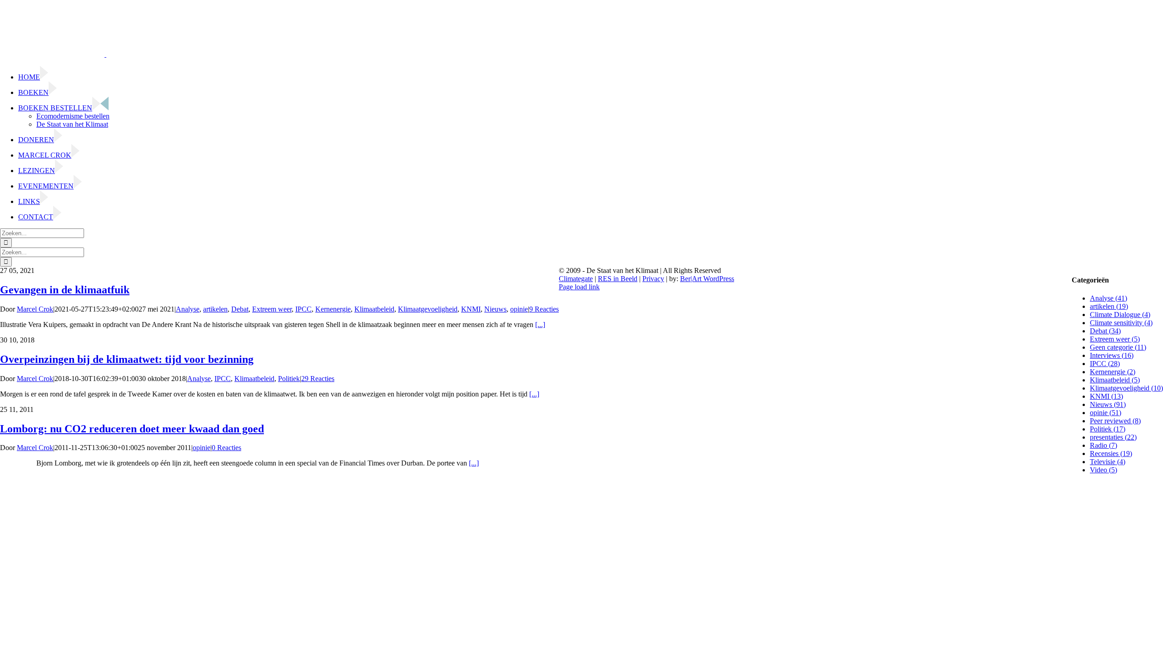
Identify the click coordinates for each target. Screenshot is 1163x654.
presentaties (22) (1113, 437)
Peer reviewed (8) (1115, 421)
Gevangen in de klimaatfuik (64, 290)
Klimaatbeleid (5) (1115, 380)
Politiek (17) (1107, 429)
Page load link (579, 287)
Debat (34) (1105, 331)
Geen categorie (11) (1118, 347)
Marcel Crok (35, 309)
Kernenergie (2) (1112, 372)
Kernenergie (333, 309)
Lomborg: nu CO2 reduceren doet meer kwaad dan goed (132, 429)
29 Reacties (317, 378)
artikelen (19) (1109, 306)
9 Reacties (544, 309)
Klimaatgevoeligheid (427, 309)
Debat (240, 309)
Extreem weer (272, 309)
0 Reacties (226, 447)
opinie (519, 309)
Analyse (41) (1108, 298)
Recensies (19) (1111, 453)
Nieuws (495, 309)
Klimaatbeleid (374, 309)
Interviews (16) (1111, 355)
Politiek (289, 378)
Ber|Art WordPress (707, 278)
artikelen (215, 309)
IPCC (303, 309)
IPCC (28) (1105, 363)
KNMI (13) (1106, 396)
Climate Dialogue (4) (1120, 314)
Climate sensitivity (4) (1121, 323)
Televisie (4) (1107, 462)
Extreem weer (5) (1115, 339)
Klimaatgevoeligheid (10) (1126, 388)
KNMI (471, 309)
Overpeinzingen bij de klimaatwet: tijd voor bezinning (126, 359)
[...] (540, 324)
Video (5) (1103, 470)
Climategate (576, 278)
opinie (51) (1105, 412)
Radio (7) (1103, 445)
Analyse (187, 309)
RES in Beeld (617, 278)
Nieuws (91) (1108, 404)
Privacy (653, 278)
